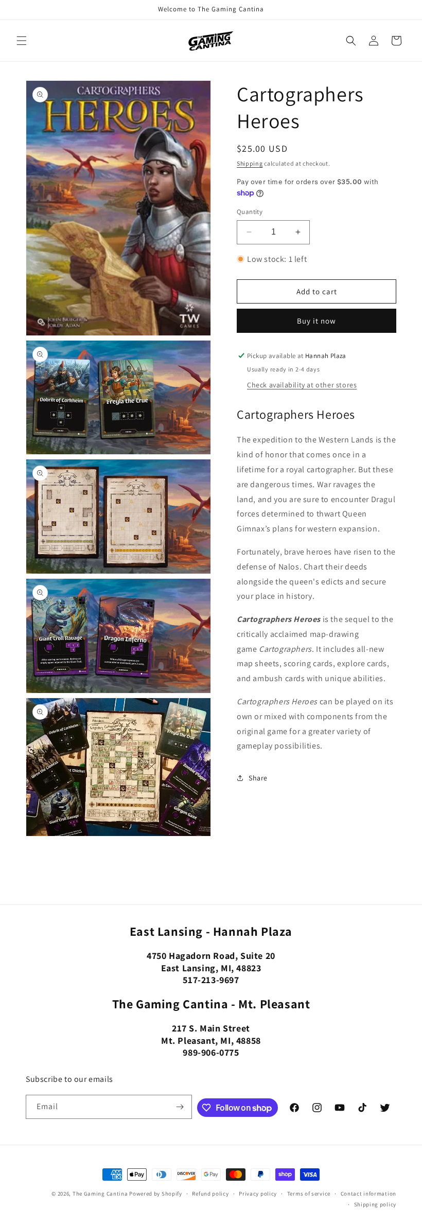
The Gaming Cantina (100, 1193)
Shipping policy (375, 1204)
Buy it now (316, 321)
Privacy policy (258, 1193)
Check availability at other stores (302, 384)
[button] (21, 40)
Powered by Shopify (155, 1193)
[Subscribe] (180, 1107)
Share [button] (258, 777)
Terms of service (308, 1193)
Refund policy (210, 1193)
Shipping (250, 163)
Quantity (249, 211)
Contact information (368, 1193)
